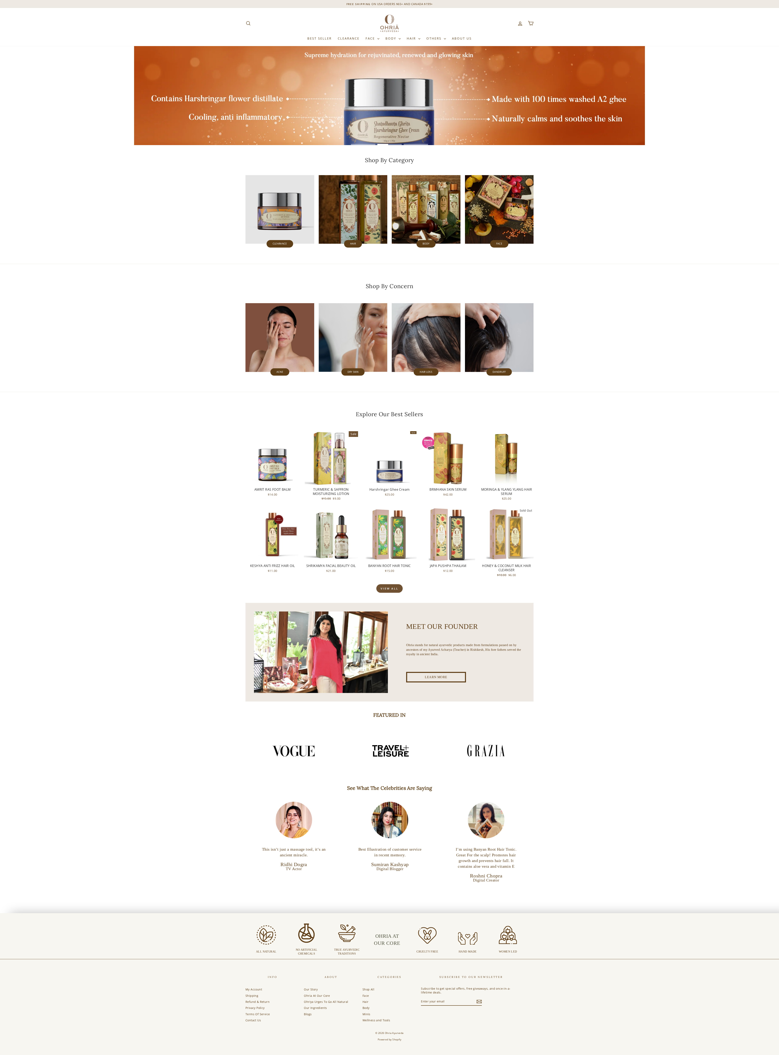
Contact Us (253, 1020)
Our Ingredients (315, 1008)
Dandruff (499, 372)
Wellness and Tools (376, 1020)
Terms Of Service (257, 1014)
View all (389, 588)
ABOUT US (462, 38)
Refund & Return (257, 1002)
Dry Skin (353, 372)
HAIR (412, 38)
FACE (371, 38)
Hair (353, 243)
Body (426, 243)
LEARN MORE (436, 677)
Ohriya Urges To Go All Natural (326, 1002)
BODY (391, 38)
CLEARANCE (348, 38)
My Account (253, 989)
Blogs (308, 1014)
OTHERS (434, 38)
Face (499, 243)
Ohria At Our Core (317, 996)
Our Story (311, 989)
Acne (280, 372)
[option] (294, 751)
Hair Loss (426, 372)
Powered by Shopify (389, 1039)
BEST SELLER (319, 38)
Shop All (368, 989)
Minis (366, 1014)
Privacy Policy (255, 1008)
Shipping (251, 996)
